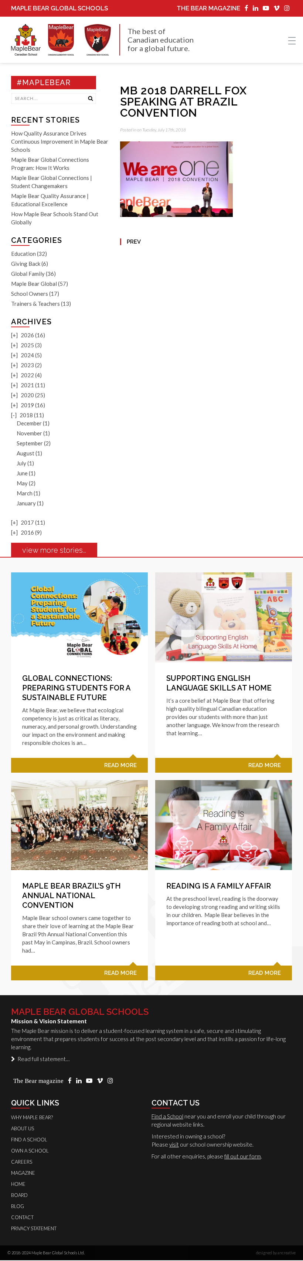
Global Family (28, 273)
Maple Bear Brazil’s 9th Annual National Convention (71, 896)
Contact (22, 1217)
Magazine (23, 1173)
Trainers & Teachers (35, 303)
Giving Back (25, 263)
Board (19, 1195)
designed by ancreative (276, 1252)
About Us (22, 1128)
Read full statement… (42, 1059)
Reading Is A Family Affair (218, 886)
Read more (120, 765)
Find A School (29, 1140)
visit (174, 1144)
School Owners (29, 293)
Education (23, 253)
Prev (134, 241)
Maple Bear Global (34, 283)
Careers (21, 1162)
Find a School (167, 1116)
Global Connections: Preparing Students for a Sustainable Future (76, 688)
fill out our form (242, 1156)
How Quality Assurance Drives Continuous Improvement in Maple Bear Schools (59, 141)
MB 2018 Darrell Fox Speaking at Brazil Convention (183, 101)
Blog (17, 1206)
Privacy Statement (34, 1228)
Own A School (30, 1151)
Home (18, 1184)
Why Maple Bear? (32, 1117)
